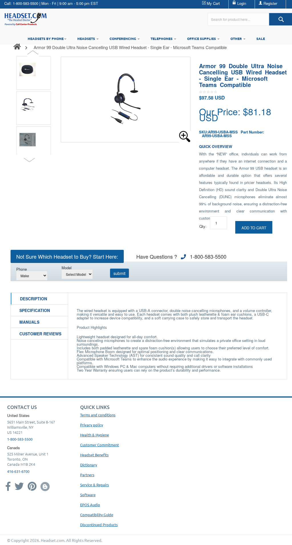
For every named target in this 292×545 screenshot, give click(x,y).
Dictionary (88, 464)
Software (88, 494)
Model (67, 268)
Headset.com (52, 540)
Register (270, 3)
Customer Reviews (40, 334)
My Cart (213, 3)
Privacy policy (91, 424)
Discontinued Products (99, 524)
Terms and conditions (97, 414)
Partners (87, 474)
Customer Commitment (99, 444)
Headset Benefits (94, 454)
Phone (21, 269)
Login (241, 3)
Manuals (29, 322)
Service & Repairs (94, 484)
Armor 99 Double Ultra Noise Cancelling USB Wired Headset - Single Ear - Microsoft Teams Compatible (130, 47)
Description (33, 298)
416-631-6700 (18, 471)
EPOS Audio (90, 504)
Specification (34, 310)
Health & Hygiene (94, 434)
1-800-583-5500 (25, 3)
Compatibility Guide (96, 514)
